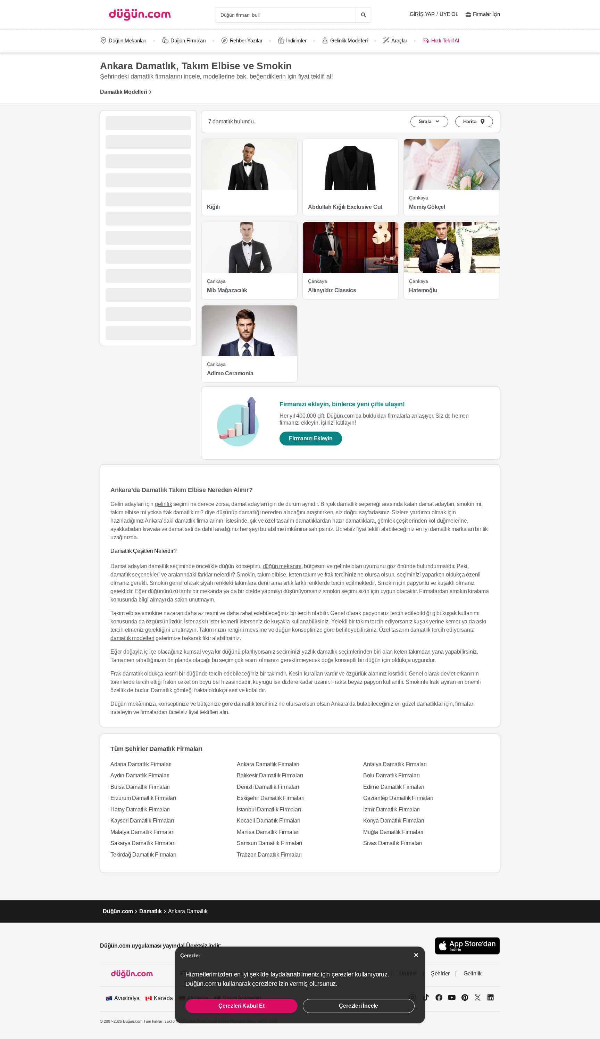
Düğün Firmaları (188, 40)
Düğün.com (118, 911)
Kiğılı (213, 207)
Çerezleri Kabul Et (241, 1006)
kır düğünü (227, 652)
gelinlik (163, 504)
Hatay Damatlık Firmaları (140, 809)
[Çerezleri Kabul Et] (416, 955)
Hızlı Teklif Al (445, 40)
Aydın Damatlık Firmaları (139, 775)
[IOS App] (467, 945)
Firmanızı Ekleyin (311, 438)
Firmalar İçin (486, 14)
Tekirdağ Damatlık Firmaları (143, 855)
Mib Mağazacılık (227, 290)
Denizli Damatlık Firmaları (268, 787)
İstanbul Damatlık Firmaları (269, 809)
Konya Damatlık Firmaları (393, 821)
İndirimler (296, 40)
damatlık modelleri (132, 638)
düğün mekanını (282, 566)
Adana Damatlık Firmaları (141, 764)
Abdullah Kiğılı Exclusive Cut (345, 207)
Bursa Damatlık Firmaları (140, 787)
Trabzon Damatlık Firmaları (269, 855)
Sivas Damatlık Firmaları (392, 843)
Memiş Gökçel (427, 207)
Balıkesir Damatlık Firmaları (270, 775)
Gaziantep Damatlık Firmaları (398, 798)
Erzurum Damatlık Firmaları (143, 798)
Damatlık (150, 911)
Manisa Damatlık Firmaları (268, 832)
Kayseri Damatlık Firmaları (142, 821)
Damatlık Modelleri (123, 92)
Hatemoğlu (423, 290)
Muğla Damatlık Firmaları (393, 832)
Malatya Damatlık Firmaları (142, 832)
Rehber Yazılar (246, 40)
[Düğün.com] (140, 15)
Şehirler (440, 973)
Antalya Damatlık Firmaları (395, 764)
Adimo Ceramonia (230, 373)
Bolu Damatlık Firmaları (391, 775)
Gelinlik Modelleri (348, 40)
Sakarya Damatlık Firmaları (143, 843)
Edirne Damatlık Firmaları (393, 787)
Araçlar (399, 40)
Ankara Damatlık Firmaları (268, 764)
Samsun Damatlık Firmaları (269, 843)
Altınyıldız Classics (332, 290)
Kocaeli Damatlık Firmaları (268, 821)
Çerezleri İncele (358, 1006)
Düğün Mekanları (128, 40)
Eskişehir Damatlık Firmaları (270, 798)
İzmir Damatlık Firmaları (391, 809)
